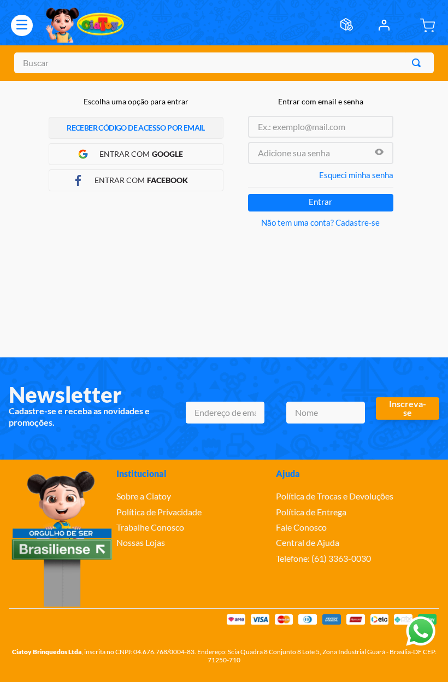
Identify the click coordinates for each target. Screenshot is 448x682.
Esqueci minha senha (356, 175)
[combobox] (224, 62)
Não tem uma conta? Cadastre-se (320, 222)
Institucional (141, 473)
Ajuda (288, 473)
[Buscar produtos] (418, 62)
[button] (379, 153)
